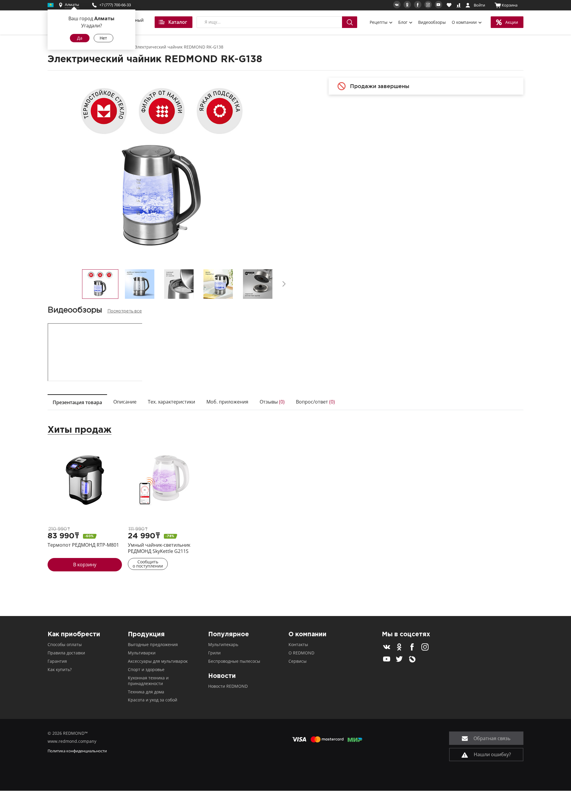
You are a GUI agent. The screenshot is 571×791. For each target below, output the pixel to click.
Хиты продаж (80, 430)
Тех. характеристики (171, 401)
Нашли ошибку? (492, 754)
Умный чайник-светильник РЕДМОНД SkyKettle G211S (159, 548)
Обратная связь (491, 738)
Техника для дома (146, 692)
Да (79, 38)
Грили (214, 653)
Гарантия (57, 661)
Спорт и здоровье (146, 669)
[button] (284, 284)
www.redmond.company (72, 741)
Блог (403, 22)
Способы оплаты (65, 644)
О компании (465, 22)
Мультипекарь (223, 644)
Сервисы (297, 661)
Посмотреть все (124, 311)
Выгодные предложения (153, 644)
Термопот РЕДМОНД (83, 545)
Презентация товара (77, 402)
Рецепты (379, 22)
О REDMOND (301, 653)
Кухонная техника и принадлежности (148, 680)
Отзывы (272, 401)
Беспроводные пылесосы (234, 661)
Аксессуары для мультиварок (158, 661)
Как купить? (60, 669)
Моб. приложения (227, 401)
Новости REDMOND (228, 686)
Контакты (298, 644)
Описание (125, 401)
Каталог (177, 22)
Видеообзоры (432, 22)
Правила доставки (66, 653)
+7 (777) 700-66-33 (115, 4)
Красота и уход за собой (152, 700)
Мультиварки (142, 653)
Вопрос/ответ (315, 401)
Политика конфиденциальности (77, 751)
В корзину (84, 564)
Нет (103, 38)
